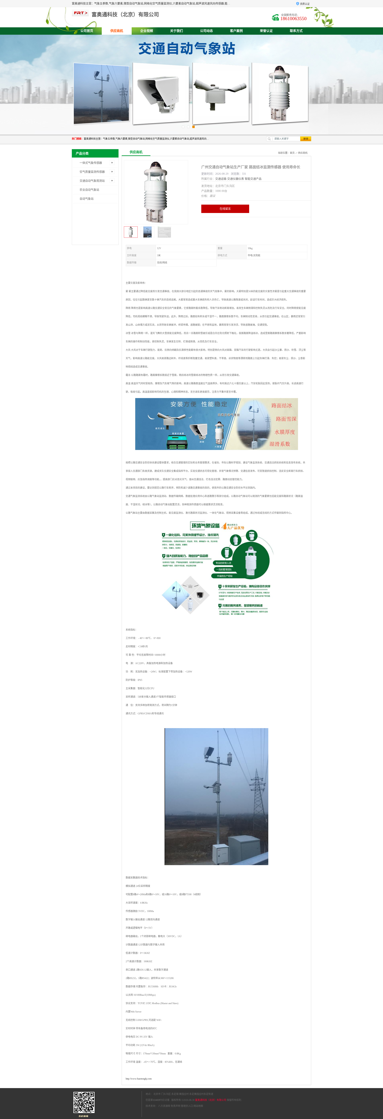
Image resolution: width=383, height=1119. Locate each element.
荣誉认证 (266, 31)
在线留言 (225, 208)
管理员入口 (187, 1106)
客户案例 (236, 31)
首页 (292, 153)
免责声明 (175, 1106)
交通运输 (220, 178)
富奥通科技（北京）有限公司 (210, 1100)
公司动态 (206, 31)
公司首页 (86, 31)
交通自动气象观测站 (92, 180)
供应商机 (116, 31)
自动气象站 (87, 198)
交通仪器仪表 (235, 178)
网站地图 (198, 1106)
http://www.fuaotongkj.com (139, 1078)
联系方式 (296, 31)
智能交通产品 (253, 178)
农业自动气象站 (89, 189)
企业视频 (146, 31)
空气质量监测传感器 (92, 171)
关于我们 (176, 31)
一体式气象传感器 (91, 162)
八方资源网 (164, 1106)
